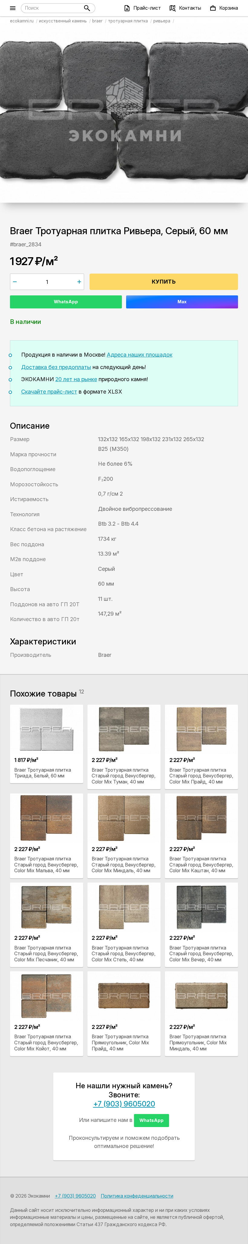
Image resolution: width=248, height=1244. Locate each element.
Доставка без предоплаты (56, 367)
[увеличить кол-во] (79, 282)
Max (182, 301)
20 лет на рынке (76, 379)
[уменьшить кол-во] (15, 282)
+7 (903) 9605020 (124, 1103)
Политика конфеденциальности (137, 1196)
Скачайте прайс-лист (49, 391)
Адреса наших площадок (139, 354)
